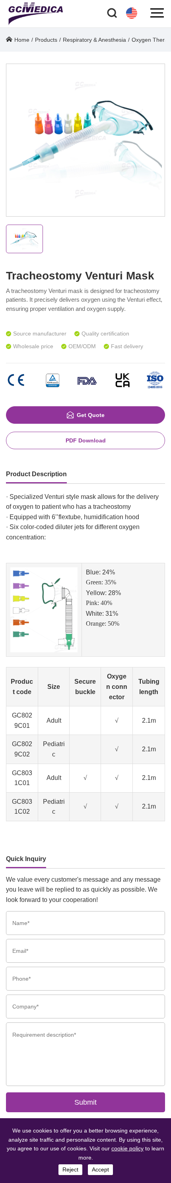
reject (70, 1169)
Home (21, 40)
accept (100, 1169)
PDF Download (86, 440)
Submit (85, 1102)
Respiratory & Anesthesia (94, 40)
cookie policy (127, 1148)
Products (46, 40)
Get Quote (91, 415)
